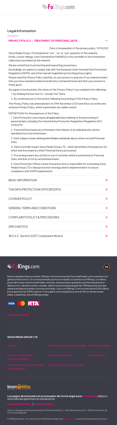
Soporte (12, 345)
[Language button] (107, 267)
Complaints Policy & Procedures (66, 365)
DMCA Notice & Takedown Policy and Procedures (25, 366)
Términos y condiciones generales (67, 345)
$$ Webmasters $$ (18, 315)
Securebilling (90, 396)
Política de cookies (99, 345)
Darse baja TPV (97, 355)
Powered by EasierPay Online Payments (30, 404)
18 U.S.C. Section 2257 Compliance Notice (20, 357)
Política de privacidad (60, 355)
